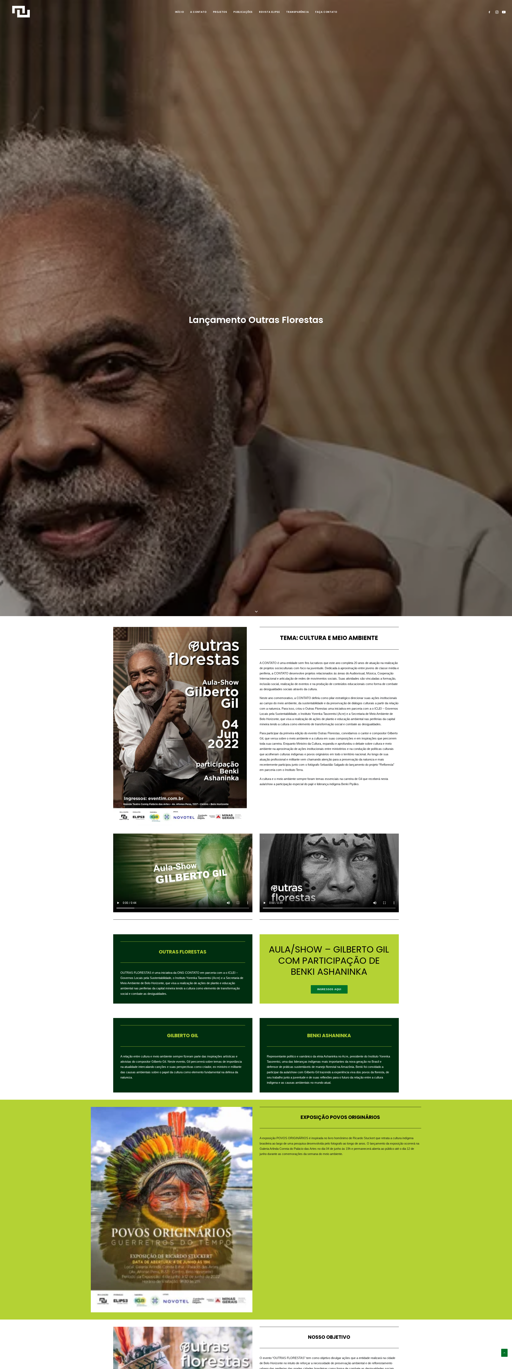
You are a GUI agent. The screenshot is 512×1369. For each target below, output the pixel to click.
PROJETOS (220, 12)
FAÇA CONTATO (326, 12)
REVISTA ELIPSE (269, 12)
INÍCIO (179, 12)
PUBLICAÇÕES (243, 12)
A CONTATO (198, 12)
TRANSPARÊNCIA (297, 12)
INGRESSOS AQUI (329, 989)
